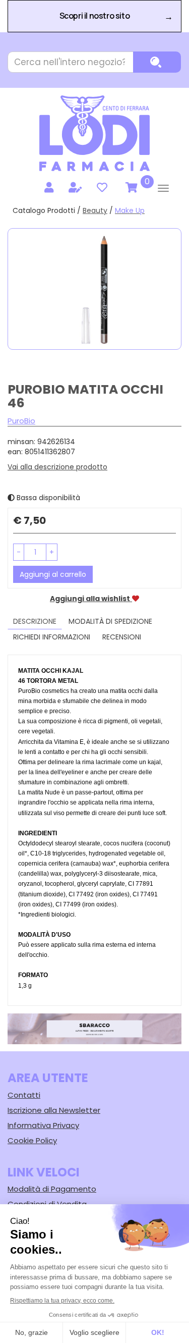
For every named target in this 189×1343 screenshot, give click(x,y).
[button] (18, 552)
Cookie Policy (32, 1140)
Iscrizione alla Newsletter (54, 1110)
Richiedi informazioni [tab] (51, 637)
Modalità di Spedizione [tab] (110, 621)
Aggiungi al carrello (53, 574)
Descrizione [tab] (34, 621)
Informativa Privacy (43, 1125)
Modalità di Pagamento (52, 1189)
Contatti (24, 1095)
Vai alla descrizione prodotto (57, 467)
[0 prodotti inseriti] (130, 187)
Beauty (95, 210)
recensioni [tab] (121, 637)
